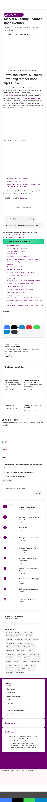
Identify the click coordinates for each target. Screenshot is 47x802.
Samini (26, 665)
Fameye (35, 639)
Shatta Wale (10, 669)
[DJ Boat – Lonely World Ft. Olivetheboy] (11, 575)
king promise (10, 650)
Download (23, 198)
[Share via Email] (14, 332)
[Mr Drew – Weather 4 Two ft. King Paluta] (11, 554)
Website (4, 457)
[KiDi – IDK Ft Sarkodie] (11, 606)
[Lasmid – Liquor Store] (11, 513)
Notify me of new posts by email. (14, 476)
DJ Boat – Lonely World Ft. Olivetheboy (20, 284)
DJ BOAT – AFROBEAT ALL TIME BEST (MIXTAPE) (23, 281)
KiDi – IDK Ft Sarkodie (14, 254)
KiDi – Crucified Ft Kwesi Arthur (18, 257)
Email (4, 449)
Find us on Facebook (12, 619)
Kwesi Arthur (10, 658)
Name (4, 442)
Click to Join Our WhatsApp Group (22, 235)
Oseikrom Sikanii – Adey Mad (17, 286)
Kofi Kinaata (20, 650)
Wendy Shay (20, 672)
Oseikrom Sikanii (35, 661)
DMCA (9, 700)
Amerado (9, 632)
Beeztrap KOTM (27, 632)
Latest (22, 191)
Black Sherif (19, 636)
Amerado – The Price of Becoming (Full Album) (23, 298)
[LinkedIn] (21, 327)
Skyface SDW (21, 669)
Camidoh (9, 639)
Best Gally (9, 636)
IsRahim (8, 647)
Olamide (24, 661)
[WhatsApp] (36, 327)
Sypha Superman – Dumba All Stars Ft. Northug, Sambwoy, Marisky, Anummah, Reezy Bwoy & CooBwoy (23, 262)
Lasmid (19, 658)
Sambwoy (17, 665)
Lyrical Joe (27, 658)
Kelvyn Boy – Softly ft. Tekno (17, 178)
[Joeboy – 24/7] (14, 403)
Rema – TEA (11, 278)
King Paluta (32, 647)
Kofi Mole (30, 650)
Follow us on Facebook (16, 237)
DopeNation (18, 639)
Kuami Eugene (10, 654)
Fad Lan (27, 639)
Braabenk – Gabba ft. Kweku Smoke (29, 98)
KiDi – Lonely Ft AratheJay (16, 251)
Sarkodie (33, 665)
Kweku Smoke (22, 654)
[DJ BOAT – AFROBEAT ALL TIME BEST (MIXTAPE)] (11, 524)
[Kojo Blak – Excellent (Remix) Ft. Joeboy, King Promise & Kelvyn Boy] (14, 378)
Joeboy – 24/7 (10, 406)
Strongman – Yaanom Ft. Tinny (17, 275)
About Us (10, 685)
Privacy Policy (11, 692)
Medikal (8, 661)
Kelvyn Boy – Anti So (14, 181)
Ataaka (17, 632)
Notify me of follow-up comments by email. (18, 472)
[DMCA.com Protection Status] (23, 768)
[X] (14, 327)
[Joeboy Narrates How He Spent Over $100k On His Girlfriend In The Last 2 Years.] (33, 378)
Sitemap (10, 703)
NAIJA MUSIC (14, 15)
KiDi (24, 647)
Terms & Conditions (13, 696)
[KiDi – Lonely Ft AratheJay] (11, 595)
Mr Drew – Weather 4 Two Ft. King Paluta (21, 289)
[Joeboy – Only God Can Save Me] (33, 403)
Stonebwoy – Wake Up (15, 267)
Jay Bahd (17, 647)
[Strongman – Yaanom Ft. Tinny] (11, 544)
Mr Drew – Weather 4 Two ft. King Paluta (21, 272)
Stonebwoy (31, 669)
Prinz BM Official (12, 34)
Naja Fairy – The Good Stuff (16, 292)
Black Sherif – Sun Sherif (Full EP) (18, 248)
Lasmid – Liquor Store (14, 270)
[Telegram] (7, 332)
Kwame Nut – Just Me (14, 295)
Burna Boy (29, 636)
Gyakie (20, 643)
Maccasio (37, 658)
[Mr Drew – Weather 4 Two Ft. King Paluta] (11, 565)
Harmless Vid (29, 643)
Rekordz (8, 665)
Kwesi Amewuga (35, 654)
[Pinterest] (29, 327)
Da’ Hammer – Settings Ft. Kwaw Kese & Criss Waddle (25, 305)
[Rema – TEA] (11, 534)
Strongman (9, 672)
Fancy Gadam (10, 643)
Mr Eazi (16, 661)
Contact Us (11, 689)
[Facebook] (7, 327)
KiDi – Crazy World (13, 245)
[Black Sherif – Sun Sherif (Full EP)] (11, 585)
